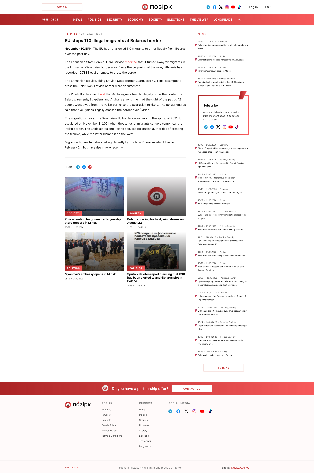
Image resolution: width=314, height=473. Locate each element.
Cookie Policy (109, 425)
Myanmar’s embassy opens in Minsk (214, 71)
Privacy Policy (109, 430)
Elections (176, 19)
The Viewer (199, 19)
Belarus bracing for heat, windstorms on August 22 (221, 60)
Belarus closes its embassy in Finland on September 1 (222, 255)
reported (131, 62)
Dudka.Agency (240, 467)
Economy (136, 19)
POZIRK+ (106, 414)
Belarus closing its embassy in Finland (215, 355)
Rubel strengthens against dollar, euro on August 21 (221, 192)
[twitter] (220, 7)
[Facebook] (83, 167)
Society (155, 19)
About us (106, 409)
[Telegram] (78, 167)
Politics (94, 19)
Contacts (106, 420)
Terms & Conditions (112, 435)
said (102, 94)
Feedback (72, 467)
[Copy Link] (90, 167)
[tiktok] (239, 7)
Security (114, 19)
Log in (253, 7)
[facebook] (214, 7)
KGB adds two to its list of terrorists (214, 203)
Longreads (223, 19)
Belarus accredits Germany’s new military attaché (220, 229)
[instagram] (227, 7)
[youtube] (233, 7)
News (77, 19)
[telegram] (208, 7)
